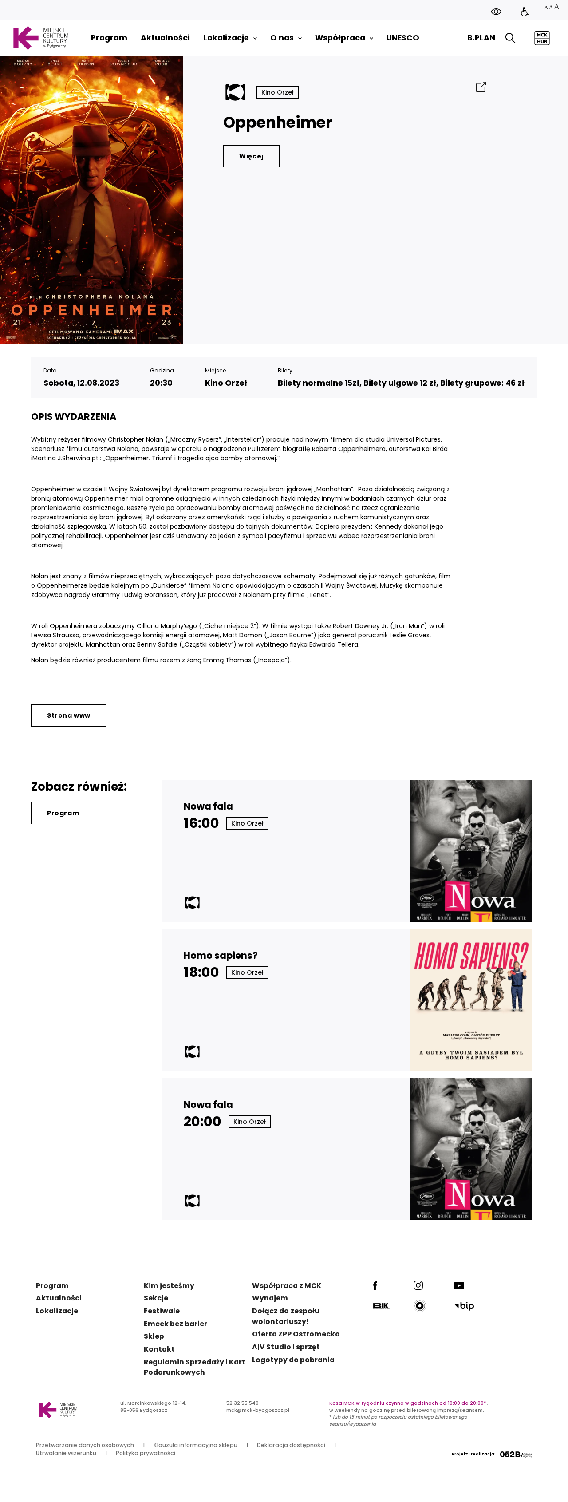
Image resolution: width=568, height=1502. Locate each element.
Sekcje (156, 1298)
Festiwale (162, 1311)
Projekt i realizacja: (474, 1454)
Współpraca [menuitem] (340, 38)
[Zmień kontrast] (496, 11)
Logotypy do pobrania (293, 1360)
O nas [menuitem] (282, 38)
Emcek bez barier (175, 1324)
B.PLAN (481, 37)
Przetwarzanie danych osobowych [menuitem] (85, 1445)
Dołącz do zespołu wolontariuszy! (286, 1316)
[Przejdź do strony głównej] (40, 38)
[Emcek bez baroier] (525, 12)
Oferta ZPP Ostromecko (296, 1334)
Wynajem (270, 1298)
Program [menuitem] (109, 38)
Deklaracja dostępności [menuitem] (291, 1445)
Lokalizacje (57, 1311)
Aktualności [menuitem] (165, 38)
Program (63, 813)
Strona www (69, 715)
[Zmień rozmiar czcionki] (551, 8)
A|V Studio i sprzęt (286, 1347)
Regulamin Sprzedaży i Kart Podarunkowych (194, 1367)
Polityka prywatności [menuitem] (145, 1453)
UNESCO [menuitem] (403, 38)
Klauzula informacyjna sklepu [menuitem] (195, 1445)
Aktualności (59, 1298)
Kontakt (159, 1349)
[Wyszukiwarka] (510, 38)
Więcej (251, 156)
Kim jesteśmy (169, 1286)
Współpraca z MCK (286, 1286)
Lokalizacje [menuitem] (226, 38)
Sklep (154, 1336)
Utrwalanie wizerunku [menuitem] (66, 1453)
